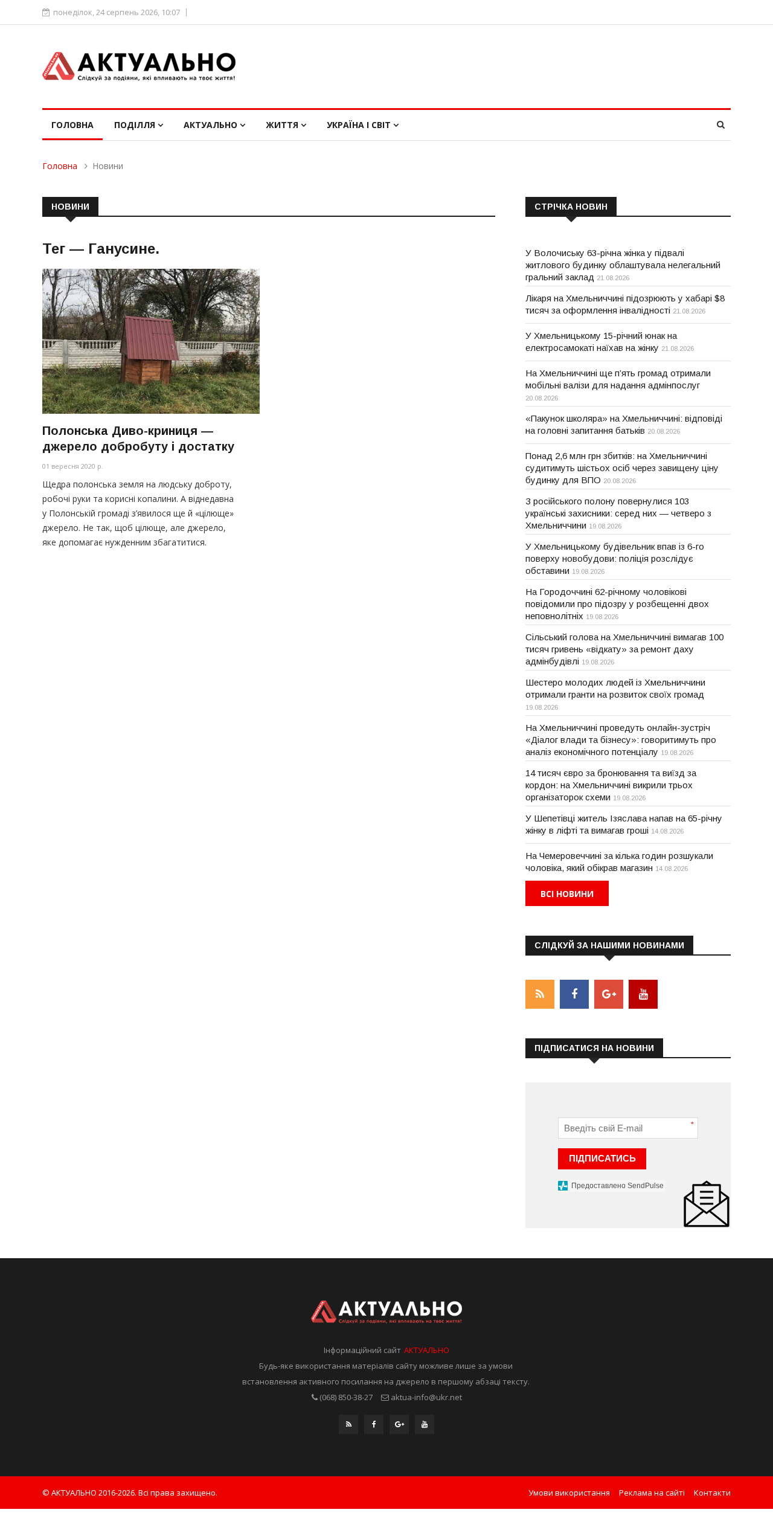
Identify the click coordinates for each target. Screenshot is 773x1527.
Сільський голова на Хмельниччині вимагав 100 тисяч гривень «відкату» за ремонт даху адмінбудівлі (624, 649)
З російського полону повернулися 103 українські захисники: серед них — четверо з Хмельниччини (618, 513)
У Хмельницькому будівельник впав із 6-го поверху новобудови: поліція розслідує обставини (614, 558)
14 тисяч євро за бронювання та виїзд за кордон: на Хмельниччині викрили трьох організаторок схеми (610, 785)
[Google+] (399, 1424)
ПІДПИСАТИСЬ (602, 1158)
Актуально (212, 124)
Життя (283, 124)
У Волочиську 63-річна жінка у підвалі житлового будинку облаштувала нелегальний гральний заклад (622, 265)
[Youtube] (424, 1424)
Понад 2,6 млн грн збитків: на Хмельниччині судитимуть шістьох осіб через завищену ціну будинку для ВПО (622, 468)
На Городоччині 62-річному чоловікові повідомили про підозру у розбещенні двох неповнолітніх (617, 604)
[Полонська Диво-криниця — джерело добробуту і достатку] (151, 341)
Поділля (136, 124)
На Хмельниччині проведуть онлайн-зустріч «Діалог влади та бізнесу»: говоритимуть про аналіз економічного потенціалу (620, 739)
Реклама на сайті (652, 1492)
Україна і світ (360, 124)
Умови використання (569, 1492)
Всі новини (567, 893)
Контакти (712, 1492)
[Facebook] (373, 1424)
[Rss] (348, 1424)
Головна (72, 124)
